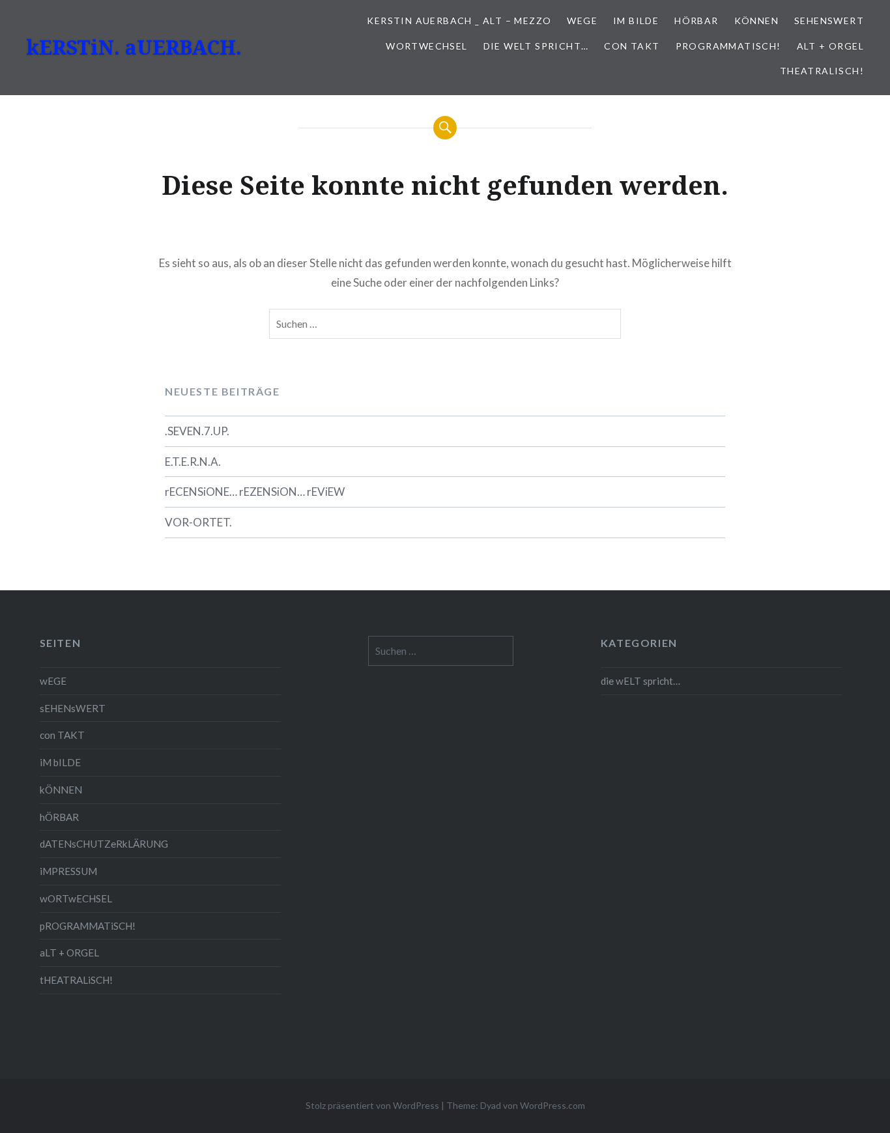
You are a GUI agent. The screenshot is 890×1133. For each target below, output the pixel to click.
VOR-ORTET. (198, 522)
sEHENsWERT (829, 20)
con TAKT (631, 45)
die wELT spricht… (536, 45)
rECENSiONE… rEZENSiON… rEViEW (255, 491)
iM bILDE (636, 20)
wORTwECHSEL (426, 45)
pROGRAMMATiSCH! (728, 45)
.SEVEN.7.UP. (197, 431)
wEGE (582, 20)
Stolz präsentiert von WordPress (372, 1105)
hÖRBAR (696, 20)
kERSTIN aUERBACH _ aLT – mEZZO (459, 20)
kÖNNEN (756, 20)
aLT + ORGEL (830, 45)
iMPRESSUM (68, 871)
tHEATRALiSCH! (822, 70)
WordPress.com (552, 1105)
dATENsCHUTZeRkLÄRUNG (104, 844)
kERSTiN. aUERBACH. (134, 47)
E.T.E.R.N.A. (193, 461)
